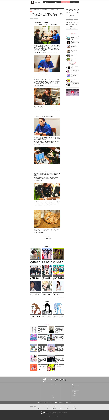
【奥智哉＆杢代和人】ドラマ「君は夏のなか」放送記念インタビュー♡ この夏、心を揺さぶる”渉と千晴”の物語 (75, 38)
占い (72, 386)
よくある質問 (74, 395)
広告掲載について (57, 402)
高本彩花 (76, 24)
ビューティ (43, 384)
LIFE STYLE (65, 2)
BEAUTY (56, 2)
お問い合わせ (61, 402)
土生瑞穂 (73, 24)
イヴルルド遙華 (68, 22)
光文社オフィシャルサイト (68, 402)
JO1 (73, 20)
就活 (71, 22)
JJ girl (74, 2)
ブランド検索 (74, 393)
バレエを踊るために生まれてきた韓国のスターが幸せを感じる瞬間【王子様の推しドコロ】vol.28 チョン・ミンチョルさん (75, 50)
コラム (52, 396)
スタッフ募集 (74, 391)
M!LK (70, 24)
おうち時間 (71, 20)
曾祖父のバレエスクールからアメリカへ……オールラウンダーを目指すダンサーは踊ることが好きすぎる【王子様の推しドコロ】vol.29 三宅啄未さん (75, 42)
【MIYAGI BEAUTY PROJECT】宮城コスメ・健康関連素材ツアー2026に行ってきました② (75, 54)
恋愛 (52, 395)
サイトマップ (51, 402)
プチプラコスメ (75, 26)
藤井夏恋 (67, 24)
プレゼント (53, 394)
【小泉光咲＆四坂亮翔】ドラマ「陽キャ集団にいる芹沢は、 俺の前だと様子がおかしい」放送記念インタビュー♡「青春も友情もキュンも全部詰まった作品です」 (75, 46)
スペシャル (73, 388)
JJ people (73, 384)
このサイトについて (39, 402)
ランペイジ (77, 22)
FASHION (46, 2)
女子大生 (71, 26)
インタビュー (53, 397)
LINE (66, 26)
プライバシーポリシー (46, 402)
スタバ (74, 22)
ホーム (31, 9)
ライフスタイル (34, 9)
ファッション (32, 384)
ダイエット (67, 20)
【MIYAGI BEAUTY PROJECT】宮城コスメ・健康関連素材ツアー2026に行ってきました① (75, 58)
